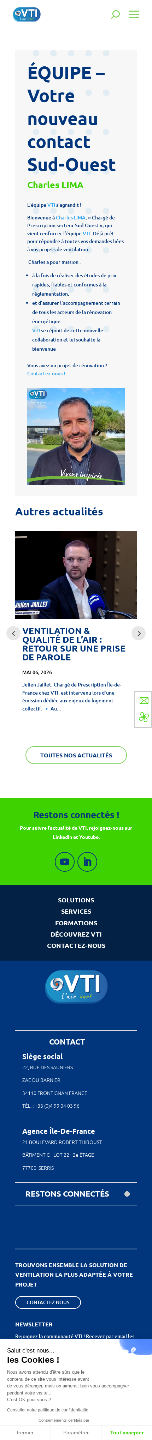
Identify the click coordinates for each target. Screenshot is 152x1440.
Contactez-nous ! (46, 373)
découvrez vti (76, 934)
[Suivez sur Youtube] (65, 862)
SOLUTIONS (76, 900)
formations (76, 923)
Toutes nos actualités (76, 755)
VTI (51, 204)
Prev (13, 633)
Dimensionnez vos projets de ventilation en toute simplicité (81, 643)
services (76, 911)
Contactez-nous (48, 1302)
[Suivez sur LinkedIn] (87, 862)
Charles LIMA (71, 217)
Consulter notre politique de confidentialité (47, 1410)
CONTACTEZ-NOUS (76, 945)
